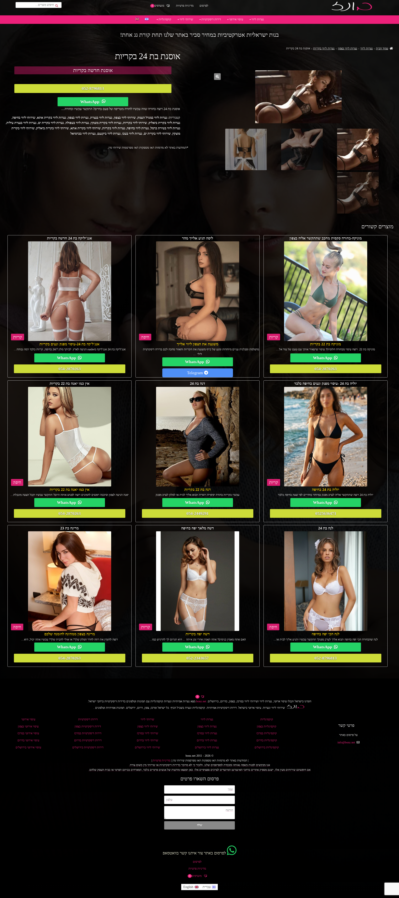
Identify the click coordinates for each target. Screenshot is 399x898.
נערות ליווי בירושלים (207, 747)
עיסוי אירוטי (236, 19)
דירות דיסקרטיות (211, 19)
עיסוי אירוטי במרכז (28, 733)
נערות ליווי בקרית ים (51, 123)
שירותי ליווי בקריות (135, 123)
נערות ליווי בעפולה (77, 123)
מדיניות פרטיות (184, 5)
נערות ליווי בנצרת (101, 117)
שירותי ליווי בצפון (125, 117)
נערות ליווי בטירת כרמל (165, 128)
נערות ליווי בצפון (347, 48)
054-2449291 (197, 513)
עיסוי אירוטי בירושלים (28, 747)
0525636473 (325, 513)
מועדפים (158, 5)
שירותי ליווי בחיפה (23, 117)
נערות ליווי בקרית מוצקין (106, 123)
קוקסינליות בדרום (266, 740)
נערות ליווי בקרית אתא (51, 117)
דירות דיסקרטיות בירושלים (87, 747)
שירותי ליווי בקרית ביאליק (52, 128)
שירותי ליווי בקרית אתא (85, 128)
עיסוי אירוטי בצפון (28, 726)
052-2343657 (197, 658)
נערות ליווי (257, 19)
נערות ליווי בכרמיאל (83, 133)
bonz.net (201, 701)
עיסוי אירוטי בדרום (28, 740)
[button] (217, 76)
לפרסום (204, 5)
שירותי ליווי (186, 19)
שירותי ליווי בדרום (147, 740)
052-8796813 (93, 88)
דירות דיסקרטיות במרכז (87, 733)
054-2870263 (325, 369)
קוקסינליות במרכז (266, 733)
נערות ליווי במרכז (207, 733)
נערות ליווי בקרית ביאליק (164, 123)
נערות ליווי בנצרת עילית (21, 123)
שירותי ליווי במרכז (147, 733)
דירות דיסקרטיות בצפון (88, 726)
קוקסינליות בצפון (266, 726)
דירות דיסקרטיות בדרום (88, 740)
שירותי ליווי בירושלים (147, 747)
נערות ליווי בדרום (207, 740)
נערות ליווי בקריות (324, 48)
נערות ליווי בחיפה (138, 128)
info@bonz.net (346, 742)
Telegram (195, 372)
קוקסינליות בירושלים (267, 747)
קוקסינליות (165, 19)
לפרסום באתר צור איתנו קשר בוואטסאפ (194, 853)
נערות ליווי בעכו (132, 133)
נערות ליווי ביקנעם (109, 133)
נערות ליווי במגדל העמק (152, 117)
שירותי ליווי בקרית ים (157, 133)
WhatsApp (89, 101)
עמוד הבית (382, 48)
